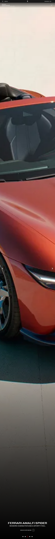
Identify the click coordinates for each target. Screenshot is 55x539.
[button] (6, 1)
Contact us (47, 1)
